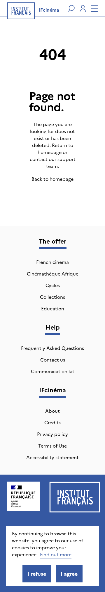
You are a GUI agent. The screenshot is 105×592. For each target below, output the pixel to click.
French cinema (52, 262)
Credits (52, 422)
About (52, 410)
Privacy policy (52, 434)
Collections (52, 297)
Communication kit (52, 371)
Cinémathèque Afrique (52, 273)
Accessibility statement (52, 457)
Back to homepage (53, 179)
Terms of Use (52, 445)
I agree (69, 573)
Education (52, 308)
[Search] (71, 8)
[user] (82, 8)
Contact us (52, 359)
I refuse (36, 573)
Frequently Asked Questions (52, 348)
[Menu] (94, 8)
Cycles (53, 285)
